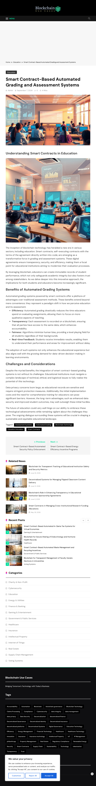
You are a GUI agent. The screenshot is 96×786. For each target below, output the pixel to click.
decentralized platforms (15, 727)
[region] (32, 768)
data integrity (56, 712)
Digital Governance (55, 727)
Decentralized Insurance (59, 722)
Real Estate (13, 648)
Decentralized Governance (16, 722)
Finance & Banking (16, 606)
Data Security (25, 717)
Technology (65, 746)
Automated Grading (43, 425)
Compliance (28, 712)
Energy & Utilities (16, 600)
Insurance (13, 630)
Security (10, 746)
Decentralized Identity (38, 722)
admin (10, 90)
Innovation (10, 736)
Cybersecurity (15, 588)
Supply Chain (38, 746)
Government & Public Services (35, 550)
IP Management (79, 736)
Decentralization (40, 717)
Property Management (28, 741)
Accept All (49, 776)
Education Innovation (15, 429)
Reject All (33, 776)
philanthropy (11, 741)
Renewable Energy (79, 741)
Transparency (12, 751)
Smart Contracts (34, 429)
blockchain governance (54, 707)
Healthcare (28, 539)
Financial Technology (44, 731)
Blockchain (38, 707)
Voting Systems (30, 560)
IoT (69, 736)
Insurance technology (37, 736)
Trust (22, 751)
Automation (26, 707)
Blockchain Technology (64, 425)
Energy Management (25, 731)
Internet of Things (16, 642)
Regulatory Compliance (60, 741)
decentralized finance (58, 717)
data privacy (11, 717)
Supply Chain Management (20, 654)
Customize (16, 776)
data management (71, 712)
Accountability (12, 707)
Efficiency (10, 731)
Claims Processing (13, 712)
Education (11, 72)
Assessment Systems (23, 425)
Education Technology (74, 727)
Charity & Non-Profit (17, 582)
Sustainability (51, 746)
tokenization (77, 746)
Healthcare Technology (76, 731)
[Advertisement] (48, 39)
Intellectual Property (17, 636)
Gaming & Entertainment (33, 528)
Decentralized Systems (36, 727)
